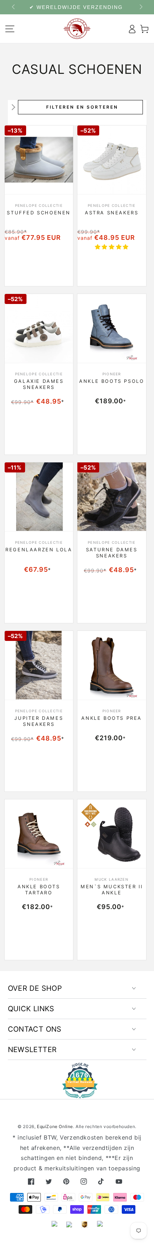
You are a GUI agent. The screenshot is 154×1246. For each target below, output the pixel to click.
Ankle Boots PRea (111, 718)
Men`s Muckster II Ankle (112, 889)
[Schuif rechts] (140, 7)
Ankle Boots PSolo (111, 381)
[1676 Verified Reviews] (77, 1093)
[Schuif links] (14, 7)
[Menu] (10, 29)
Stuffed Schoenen (39, 212)
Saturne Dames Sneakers (112, 552)
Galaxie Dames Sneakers (39, 384)
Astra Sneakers (111, 212)
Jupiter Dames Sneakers (38, 721)
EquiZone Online (55, 1126)
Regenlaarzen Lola (38, 549)
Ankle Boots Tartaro (39, 889)
